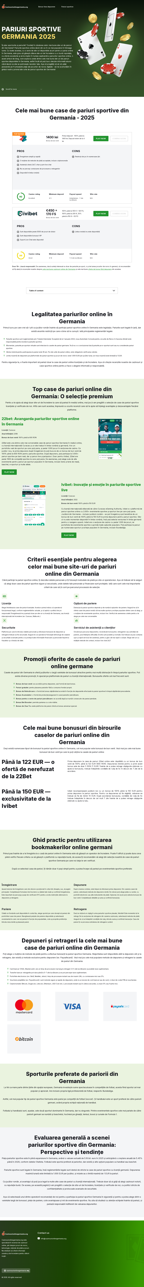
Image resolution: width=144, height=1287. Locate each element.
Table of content (36, 291)
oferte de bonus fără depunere (100, 269)
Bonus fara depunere (46, 7)
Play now (101, 138)
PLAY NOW (9, 472)
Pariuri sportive (67, 7)
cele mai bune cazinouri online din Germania (58, 269)
